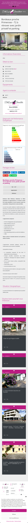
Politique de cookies (10, 521)
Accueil (12, 488)
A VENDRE (13, 490)
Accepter (14, 510)
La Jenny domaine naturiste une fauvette (11, 391)
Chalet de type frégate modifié (11, 338)
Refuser (14, 514)
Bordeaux (14, 193)
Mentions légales (18, 521)
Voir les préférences (14, 518)
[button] (26, 496)
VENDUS (13, 493)
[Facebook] (21, 494)
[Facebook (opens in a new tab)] (13, 6)
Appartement (14, 190)
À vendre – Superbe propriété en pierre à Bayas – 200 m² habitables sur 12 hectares (13, 463)
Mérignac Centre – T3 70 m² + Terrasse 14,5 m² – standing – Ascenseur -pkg (13, 427)
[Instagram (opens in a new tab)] (15, 6)
